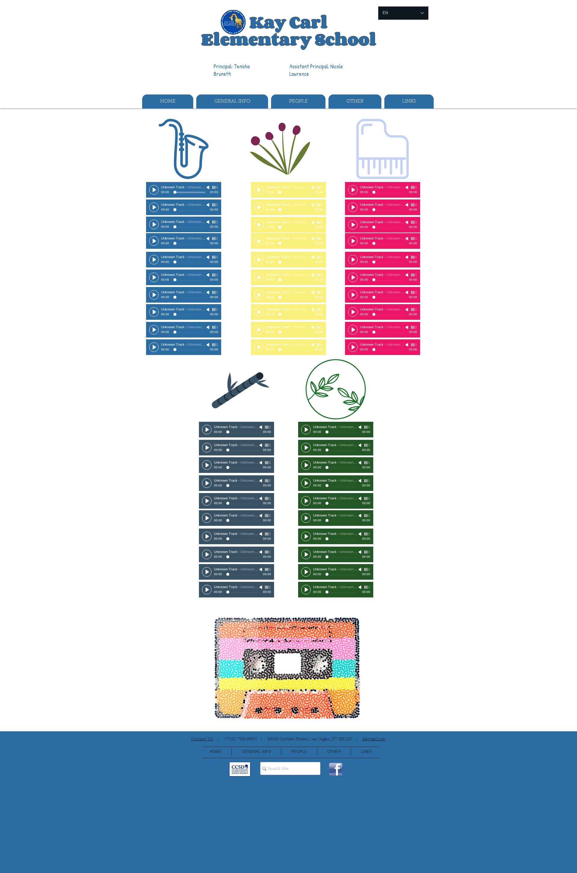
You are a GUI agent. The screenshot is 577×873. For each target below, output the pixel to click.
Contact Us (202, 739)
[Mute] (209, 187)
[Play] (153, 190)
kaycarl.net (374, 739)
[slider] (215, 187)
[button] (232, 101)
